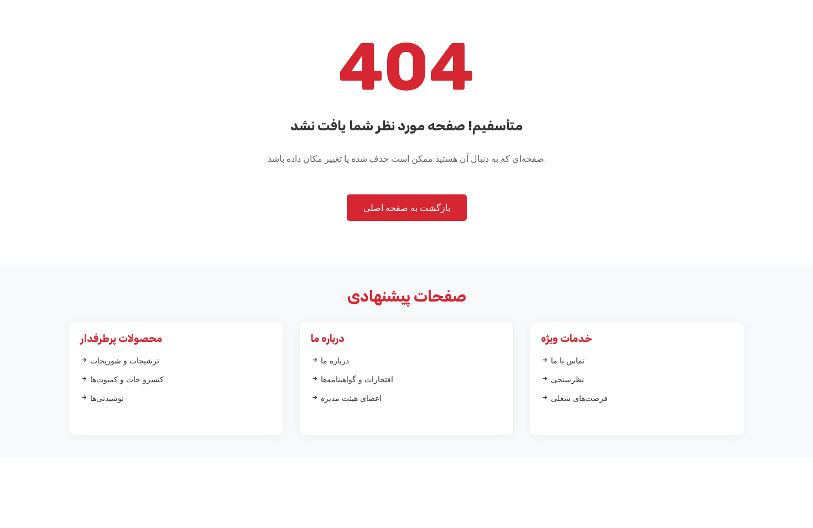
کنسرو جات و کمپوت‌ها (126, 379)
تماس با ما (567, 360)
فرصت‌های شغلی (578, 398)
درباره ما (334, 360)
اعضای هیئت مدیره (350, 398)
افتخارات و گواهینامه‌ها (356, 379)
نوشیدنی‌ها (106, 398)
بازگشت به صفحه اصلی (406, 208)
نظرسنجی (566, 379)
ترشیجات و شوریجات (123, 360)
